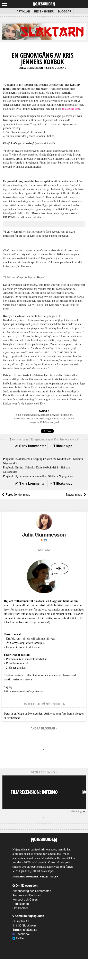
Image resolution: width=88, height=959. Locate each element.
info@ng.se (30, 930)
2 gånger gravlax (16, 667)
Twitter (19, 938)
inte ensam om (70, 109)
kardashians (47, 414)
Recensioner (44, 11)
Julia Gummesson (31, 68)
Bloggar (64, 11)
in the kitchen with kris (27, 414)
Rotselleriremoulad (17, 663)
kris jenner (33, 418)
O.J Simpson (47, 422)
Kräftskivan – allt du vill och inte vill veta (30, 638)
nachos (54, 418)
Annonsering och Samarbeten (31, 891)
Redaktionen (20, 904)
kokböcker (20, 418)
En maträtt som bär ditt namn (23, 647)
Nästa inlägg (75, 494)
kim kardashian (63, 414)
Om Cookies (20, 908)
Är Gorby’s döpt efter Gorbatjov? (25, 643)
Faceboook (22, 934)
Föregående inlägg (17, 494)
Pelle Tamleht (50, 876)
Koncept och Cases (25, 899)
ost (57, 422)
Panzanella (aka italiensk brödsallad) (27, 659)
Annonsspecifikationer (26, 895)
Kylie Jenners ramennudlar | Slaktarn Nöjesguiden (44, 476)
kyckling (44, 418)
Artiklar (23, 11)
